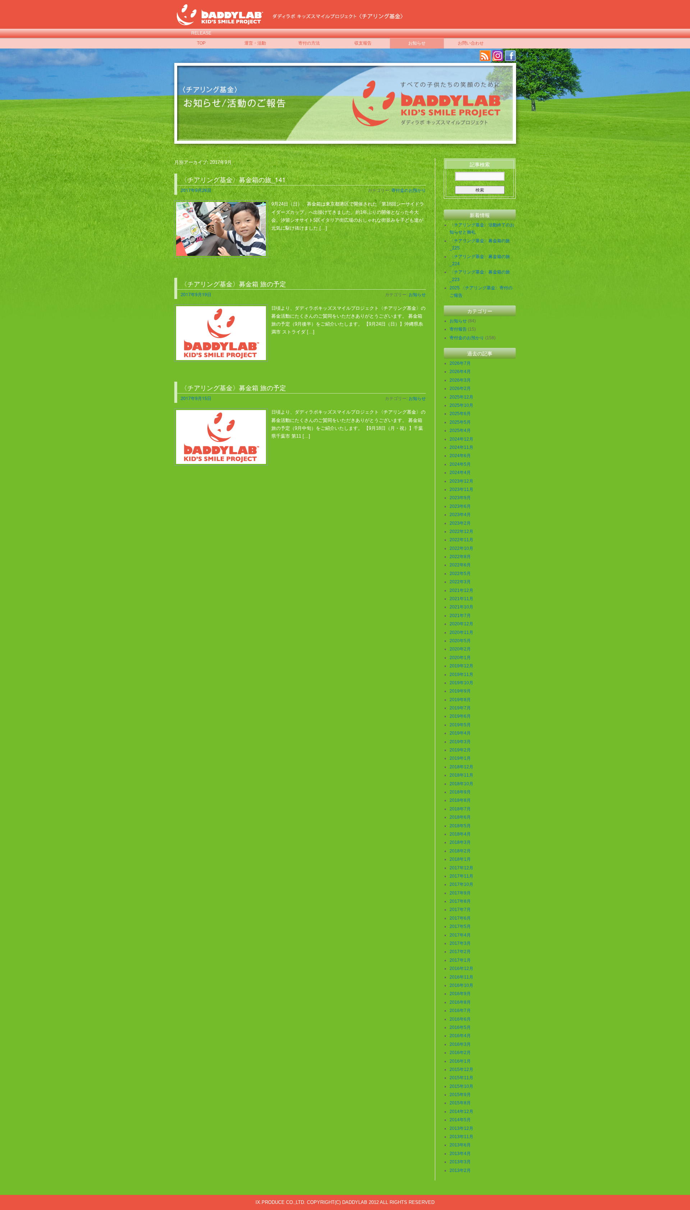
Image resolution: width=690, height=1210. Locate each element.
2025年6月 (460, 413)
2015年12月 (461, 1069)
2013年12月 (461, 1128)
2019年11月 (461, 674)
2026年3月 (460, 380)
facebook (510, 55)
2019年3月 (460, 741)
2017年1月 (460, 960)
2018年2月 (460, 851)
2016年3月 (460, 1044)
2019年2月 (460, 750)
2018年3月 (460, 842)
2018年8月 (460, 800)
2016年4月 (460, 1035)
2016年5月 (460, 1027)
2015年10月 (461, 1086)
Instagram (497, 55)
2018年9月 (460, 792)
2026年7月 (460, 363)
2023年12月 (461, 481)
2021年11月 (461, 598)
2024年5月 (460, 464)
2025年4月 (460, 430)
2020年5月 (460, 640)
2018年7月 (460, 808)
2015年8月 (460, 1102)
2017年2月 (460, 951)
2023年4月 (460, 514)
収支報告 (363, 43)
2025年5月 (460, 422)
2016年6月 (460, 1019)
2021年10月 (461, 606)
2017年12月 (461, 867)
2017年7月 (460, 909)
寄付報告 (458, 329)
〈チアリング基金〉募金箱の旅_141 (233, 179)
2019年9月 (460, 691)
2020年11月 (461, 632)
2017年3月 (460, 943)
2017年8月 (460, 901)
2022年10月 (461, 548)
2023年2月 (460, 523)
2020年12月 (461, 623)
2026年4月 (460, 371)
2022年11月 (461, 539)
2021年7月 (460, 615)
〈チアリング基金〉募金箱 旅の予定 (233, 283)
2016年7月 (460, 1010)
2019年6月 (460, 716)
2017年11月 (461, 876)
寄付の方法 (309, 43)
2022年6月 (460, 564)
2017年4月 (460, 935)
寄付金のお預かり (408, 190)
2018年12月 (461, 766)
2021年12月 (461, 590)
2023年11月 (461, 489)
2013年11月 (461, 1136)
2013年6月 (460, 1144)
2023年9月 (460, 497)
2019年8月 (460, 699)
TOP (201, 43)
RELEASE (201, 33)
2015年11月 (461, 1077)
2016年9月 (460, 993)
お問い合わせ (471, 43)
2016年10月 (461, 985)
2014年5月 (460, 1119)
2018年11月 (461, 775)
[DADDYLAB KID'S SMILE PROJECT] (220, 21)
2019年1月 (460, 758)
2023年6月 (460, 506)
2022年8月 (460, 556)
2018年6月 (460, 817)
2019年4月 (460, 733)
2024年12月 (461, 439)
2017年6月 (460, 918)
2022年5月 (460, 573)
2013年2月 (460, 1170)
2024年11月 (461, 447)
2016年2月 (460, 1052)
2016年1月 (460, 1061)
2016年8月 (460, 1002)
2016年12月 (461, 968)
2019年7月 (460, 707)
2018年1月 (460, 859)
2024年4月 (460, 472)
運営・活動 (255, 43)
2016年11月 (461, 977)
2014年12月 (461, 1111)
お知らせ (417, 43)
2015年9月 (460, 1094)
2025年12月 (461, 397)
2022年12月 (461, 531)
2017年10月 (461, 884)
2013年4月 (460, 1153)
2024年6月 (460, 455)
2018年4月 (460, 834)
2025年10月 (461, 405)
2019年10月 (461, 682)
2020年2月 (460, 649)
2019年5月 (460, 724)
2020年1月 (460, 657)
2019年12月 (461, 665)
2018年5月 (460, 825)
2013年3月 (460, 1161)
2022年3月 (460, 581)
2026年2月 (460, 388)
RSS (485, 55)
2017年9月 (460, 893)
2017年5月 (460, 926)
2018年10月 (461, 783)
